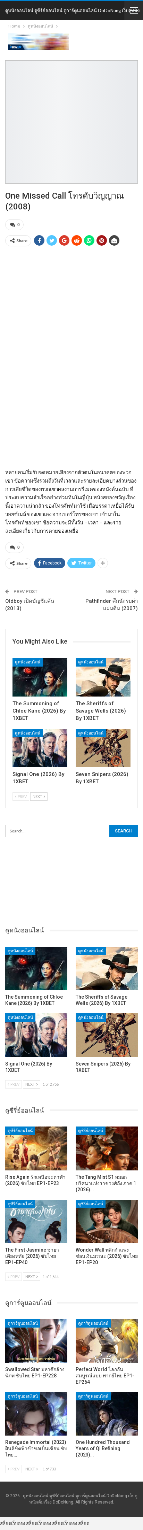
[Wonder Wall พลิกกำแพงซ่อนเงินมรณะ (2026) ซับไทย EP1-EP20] (107, 1221)
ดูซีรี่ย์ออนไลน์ (20, 1130)
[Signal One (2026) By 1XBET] (39, 748)
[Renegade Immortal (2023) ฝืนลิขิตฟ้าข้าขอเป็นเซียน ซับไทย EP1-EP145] (36, 1414)
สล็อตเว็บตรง (12, 1523)
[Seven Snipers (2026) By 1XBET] (103, 748)
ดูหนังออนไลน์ (27, 662)
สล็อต (83, 1523)
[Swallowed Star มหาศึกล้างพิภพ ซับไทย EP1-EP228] (36, 1341)
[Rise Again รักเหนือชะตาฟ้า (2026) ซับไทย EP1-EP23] (36, 1148)
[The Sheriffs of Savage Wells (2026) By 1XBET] (103, 677)
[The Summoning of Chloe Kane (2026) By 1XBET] (39, 677)
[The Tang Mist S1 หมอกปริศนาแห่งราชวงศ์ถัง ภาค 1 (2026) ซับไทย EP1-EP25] (107, 1148)
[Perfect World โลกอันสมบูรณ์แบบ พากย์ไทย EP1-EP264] (107, 1341)
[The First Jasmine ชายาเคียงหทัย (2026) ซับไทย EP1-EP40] (36, 1221)
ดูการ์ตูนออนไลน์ (23, 1323)
